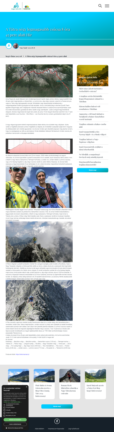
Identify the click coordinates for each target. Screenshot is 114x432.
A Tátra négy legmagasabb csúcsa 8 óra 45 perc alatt (46, 56)
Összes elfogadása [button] (15, 419)
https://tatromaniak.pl (22, 354)
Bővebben (13, 400)
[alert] (15, 407)
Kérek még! (92, 170)
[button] (15, 427)
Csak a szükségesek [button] (15, 424)
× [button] (26, 387)
